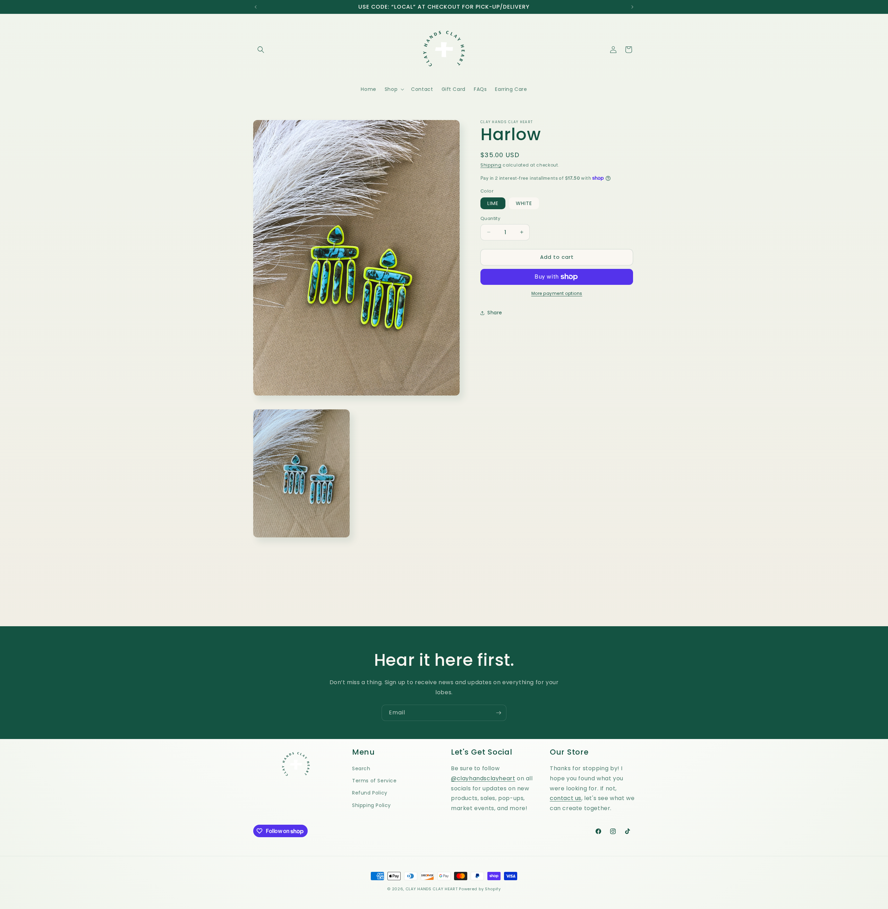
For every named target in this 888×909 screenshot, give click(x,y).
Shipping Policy (371, 805)
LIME (492, 203)
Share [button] (494, 312)
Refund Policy (369, 792)
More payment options (556, 293)
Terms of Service (374, 780)
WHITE (524, 203)
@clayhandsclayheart (483, 778)
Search (361, 768)
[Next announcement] (632, 7)
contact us (565, 798)
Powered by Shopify (480, 889)
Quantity (490, 218)
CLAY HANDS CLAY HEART (431, 889)
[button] (260, 49)
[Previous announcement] (255, 7)
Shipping (491, 165)
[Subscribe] (498, 713)
